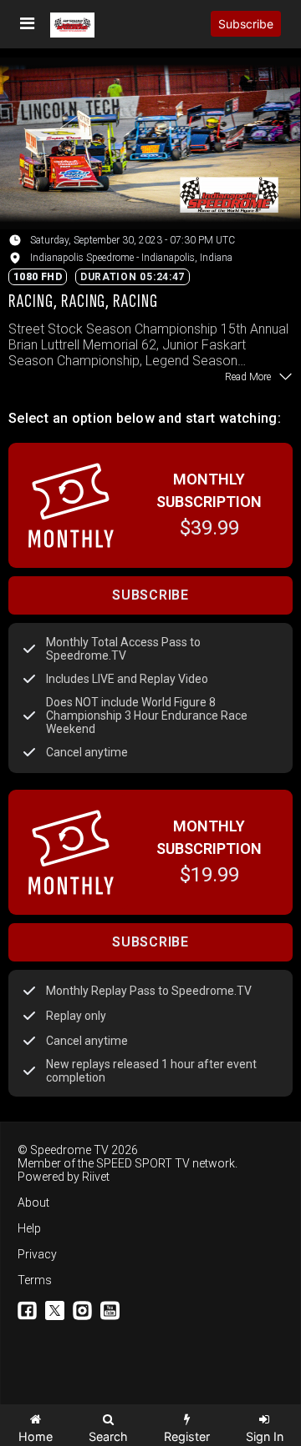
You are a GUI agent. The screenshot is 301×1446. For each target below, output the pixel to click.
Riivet (96, 1176)
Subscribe (245, 24)
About (33, 1202)
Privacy (37, 1254)
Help (29, 1228)
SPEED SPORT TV (143, 1163)
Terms (35, 1280)
